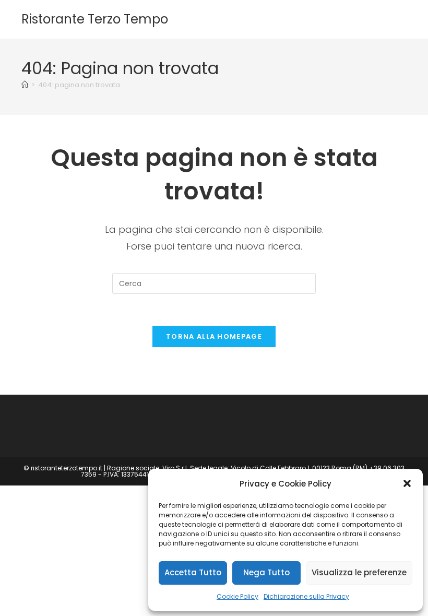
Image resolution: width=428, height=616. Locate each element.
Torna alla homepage (214, 336)
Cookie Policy (237, 596)
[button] (407, 483)
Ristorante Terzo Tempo (94, 19)
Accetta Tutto (192, 572)
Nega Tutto (266, 572)
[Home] (24, 85)
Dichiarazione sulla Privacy (306, 596)
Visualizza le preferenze (359, 572)
